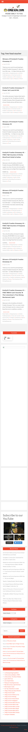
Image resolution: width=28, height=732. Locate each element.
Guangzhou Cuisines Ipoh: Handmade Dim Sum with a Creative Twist (13, 558)
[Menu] (2, 1)
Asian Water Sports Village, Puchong (15, 643)
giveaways (10, 76)
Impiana (19, 76)
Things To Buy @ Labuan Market (12, 690)
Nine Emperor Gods (9, 686)
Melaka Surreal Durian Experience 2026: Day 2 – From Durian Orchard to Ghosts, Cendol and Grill (14, 571)
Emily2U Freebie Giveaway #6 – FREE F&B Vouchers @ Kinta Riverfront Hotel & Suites (14, 155)
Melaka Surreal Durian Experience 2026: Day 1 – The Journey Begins (14, 577)
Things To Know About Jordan (11, 706)
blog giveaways (13, 73)
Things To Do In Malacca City (11, 694)
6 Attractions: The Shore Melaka (12, 676)
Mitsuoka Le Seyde (11, 640)
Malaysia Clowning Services (11, 682)
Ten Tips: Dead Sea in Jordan (11, 688)
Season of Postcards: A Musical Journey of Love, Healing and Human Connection (13, 590)
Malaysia (16, 78)
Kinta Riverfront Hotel (14, 141)
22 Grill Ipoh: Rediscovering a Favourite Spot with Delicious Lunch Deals (13, 553)
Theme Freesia (14, 727)
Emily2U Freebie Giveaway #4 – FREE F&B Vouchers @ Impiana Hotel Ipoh (14, 225)
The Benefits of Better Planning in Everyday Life (13, 595)
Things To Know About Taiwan (11, 712)
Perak (21, 78)
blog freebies (5, 73)
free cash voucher (16, 275)
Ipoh (12, 78)
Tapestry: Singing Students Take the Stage (12, 581)
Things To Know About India (11, 704)
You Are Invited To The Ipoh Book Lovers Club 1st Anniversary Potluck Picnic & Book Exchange (14, 653)
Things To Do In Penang (10, 696)
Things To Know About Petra (11, 710)
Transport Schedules (9, 714)
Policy (25, 729)
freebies (12, 277)
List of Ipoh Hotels (9, 680)
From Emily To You (14, 14)
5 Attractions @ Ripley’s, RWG (12, 675)
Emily (4, 651)
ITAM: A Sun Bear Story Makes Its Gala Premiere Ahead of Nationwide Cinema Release (12, 600)
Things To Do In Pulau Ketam (11, 698)
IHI (14, 76)
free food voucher (16, 75)
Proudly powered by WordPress (8, 725)
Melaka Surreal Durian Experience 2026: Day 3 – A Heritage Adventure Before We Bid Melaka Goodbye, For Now (14, 564)
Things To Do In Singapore (11, 700)
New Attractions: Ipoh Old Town (12, 684)
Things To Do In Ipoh (9, 692)
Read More (6, 105)
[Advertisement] (14, 35)
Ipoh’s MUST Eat (8, 678)
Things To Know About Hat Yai (12, 702)
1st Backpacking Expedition (11, 672)
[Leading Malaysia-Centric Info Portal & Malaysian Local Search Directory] (14, 405)
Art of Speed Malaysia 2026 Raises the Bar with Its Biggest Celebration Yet (13, 585)
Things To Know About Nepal (11, 708)
